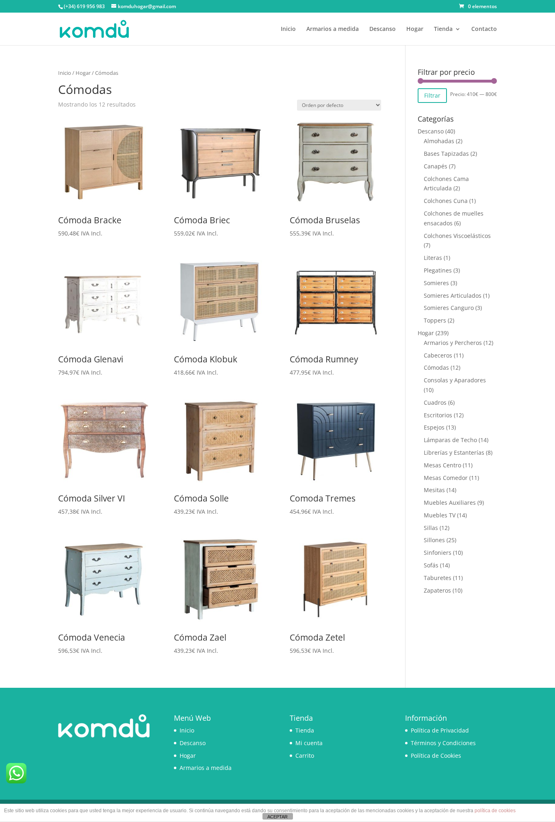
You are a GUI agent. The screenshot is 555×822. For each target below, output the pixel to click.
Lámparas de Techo (450, 440)
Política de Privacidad (440, 730)
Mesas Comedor (446, 478)
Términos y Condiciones (443, 743)
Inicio (288, 29)
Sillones (434, 540)
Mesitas (434, 490)
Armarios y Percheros (453, 343)
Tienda (443, 29)
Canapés (435, 166)
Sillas (431, 528)
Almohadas (439, 141)
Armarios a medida (332, 29)
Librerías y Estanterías (454, 452)
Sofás (431, 565)
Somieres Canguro (449, 308)
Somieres (436, 283)
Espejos (434, 427)
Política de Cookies (436, 755)
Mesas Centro (442, 465)
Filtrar (432, 95)
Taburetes (437, 578)
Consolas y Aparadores (455, 380)
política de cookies (495, 810)
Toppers (435, 320)
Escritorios (438, 415)
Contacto (484, 29)
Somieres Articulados (452, 295)
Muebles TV (439, 515)
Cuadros (435, 402)
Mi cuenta (309, 743)
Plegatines (438, 270)
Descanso (382, 29)
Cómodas (436, 367)
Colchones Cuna (446, 201)
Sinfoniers (437, 552)
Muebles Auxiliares (450, 502)
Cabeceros (438, 355)
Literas (433, 258)
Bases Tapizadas (446, 153)
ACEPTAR (277, 816)
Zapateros (437, 590)
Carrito (304, 755)
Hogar (414, 29)
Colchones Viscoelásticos (457, 236)
